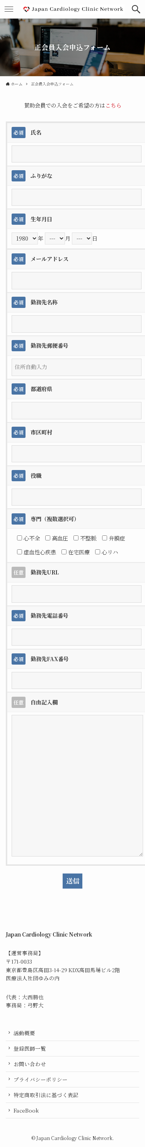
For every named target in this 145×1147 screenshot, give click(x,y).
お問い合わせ (30, 1064)
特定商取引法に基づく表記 (46, 1095)
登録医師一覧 (30, 1048)
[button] (136, 9)
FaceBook (26, 1110)
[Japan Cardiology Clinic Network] (72, 9)
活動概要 (24, 1033)
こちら (113, 105)
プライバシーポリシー (41, 1079)
